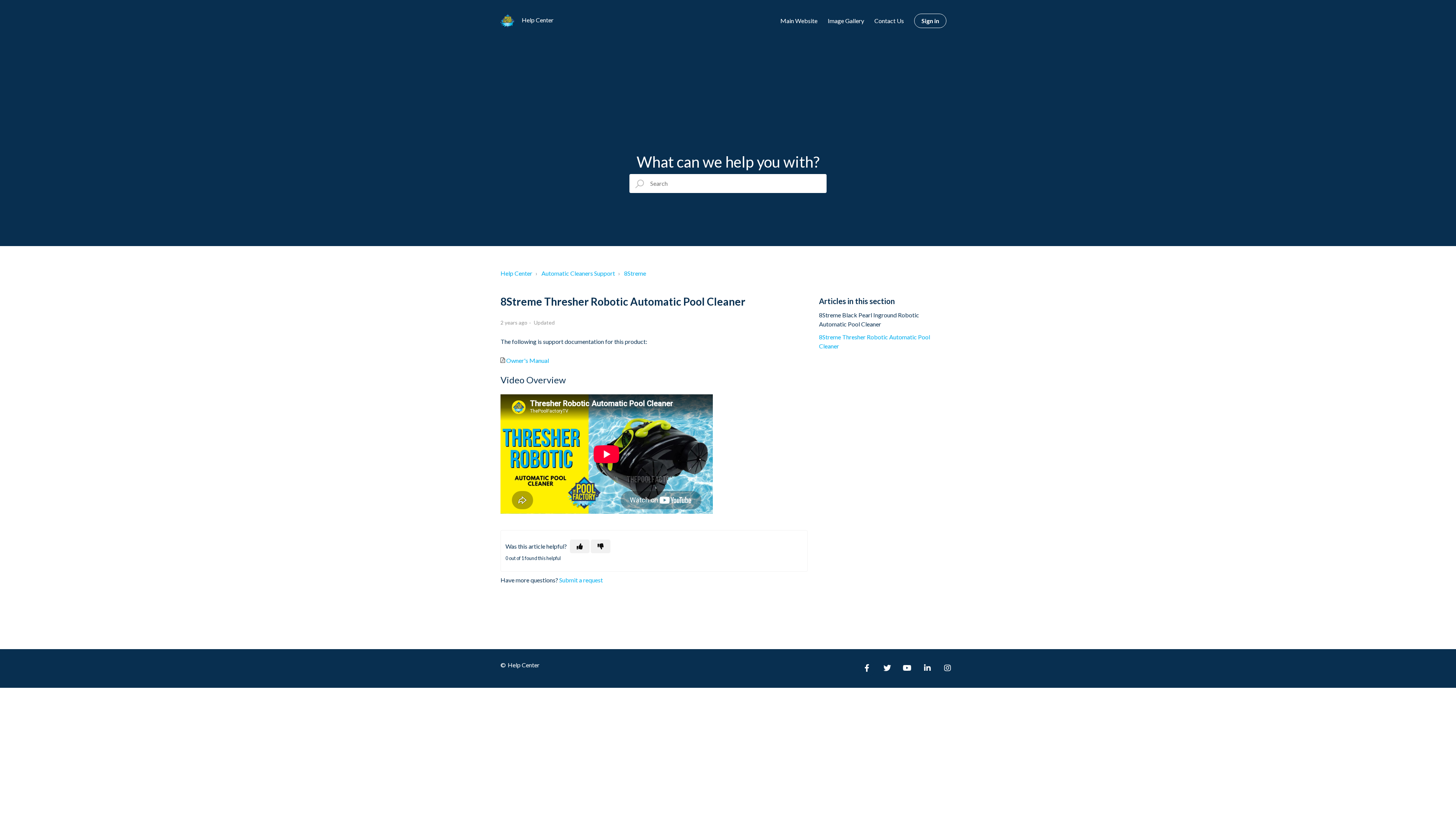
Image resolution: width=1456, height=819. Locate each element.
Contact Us (889, 20)
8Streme (635, 273)
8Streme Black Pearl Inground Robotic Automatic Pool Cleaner (869, 319)
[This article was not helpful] (600, 546)
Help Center (516, 273)
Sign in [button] (930, 20)
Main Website (798, 20)
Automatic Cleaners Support (578, 273)
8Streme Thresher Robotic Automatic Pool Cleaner (874, 341)
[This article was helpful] (580, 546)
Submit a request (581, 580)
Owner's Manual (527, 360)
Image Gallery (846, 20)
